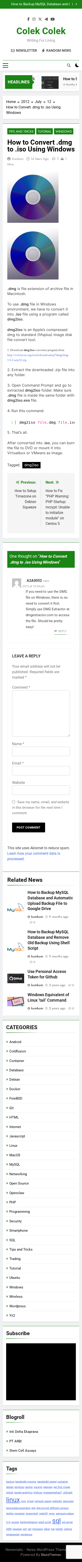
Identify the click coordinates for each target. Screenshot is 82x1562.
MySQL (14, 1164)
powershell (32, 1513)
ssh (25, 1529)
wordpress (26, 1534)
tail (29, 1529)
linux (13, 1500)
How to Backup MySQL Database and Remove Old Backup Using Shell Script (39, 4)
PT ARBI (15, 1441)
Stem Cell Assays (22, 1451)
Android (15, 1042)
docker (29, 1487)
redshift (43, 1513)
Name (18, 744)
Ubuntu (14, 1278)
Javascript (17, 1136)
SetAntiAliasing (29, 1522)
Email (18, 763)
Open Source (19, 1183)
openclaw (68, 1501)
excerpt (38, 1487)
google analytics (23, 1492)
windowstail (13, 1534)
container (62, 1481)
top (53, 1529)
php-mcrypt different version (52, 1508)
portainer (20, 1513)
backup (10, 1481)
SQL (12, 1240)
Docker (14, 1089)
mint (23, 1501)
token (47, 1529)
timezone (37, 1529)
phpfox (10, 1513)
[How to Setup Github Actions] (47, 84)
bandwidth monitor (25, 1481)
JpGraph (67, 1492)
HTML (14, 1117)
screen (15, 1522)
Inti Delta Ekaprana (23, 1432)
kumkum (17, 158)
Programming (19, 1212)
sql (56, 1521)
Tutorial (44, 131)
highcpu (37, 1492)
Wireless (16, 1297)
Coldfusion (17, 1051)
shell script (44, 1522)
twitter (59, 1529)
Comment (21, 687)
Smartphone (18, 1231)
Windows (64, 131)
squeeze (17, 1529)
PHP (12, 1202)
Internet (15, 1127)
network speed (43, 1501)
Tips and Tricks (21, 131)
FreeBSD (15, 1098)
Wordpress (17, 1306)
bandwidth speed (46, 1481)
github (9, 1492)
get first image (62, 1487)
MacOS (14, 1155)
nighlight (57, 1501)
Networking (18, 1174)
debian (10, 1487)
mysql (30, 1501)
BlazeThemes (51, 1555)
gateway (48, 1487)
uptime (68, 1529)
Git (11, 1108)
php (33, 1508)
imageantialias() (52, 1492)
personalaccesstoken (18, 1508)
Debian (14, 1079)
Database (16, 1070)
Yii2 (12, 1315)
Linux (13, 1146)
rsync (52, 1513)
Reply (62, 631)
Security (15, 1221)
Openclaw (16, 1193)
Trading (14, 1259)
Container (16, 1061)
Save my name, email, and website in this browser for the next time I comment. (40, 807)
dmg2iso (31, 465)
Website (18, 782)
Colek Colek (41, 31)
